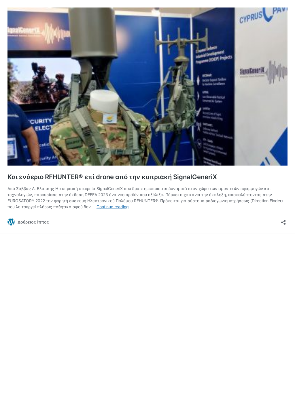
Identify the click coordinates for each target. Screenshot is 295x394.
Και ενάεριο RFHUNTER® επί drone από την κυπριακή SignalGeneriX (112, 177)
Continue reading (113, 206)
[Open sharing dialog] (283, 220)
